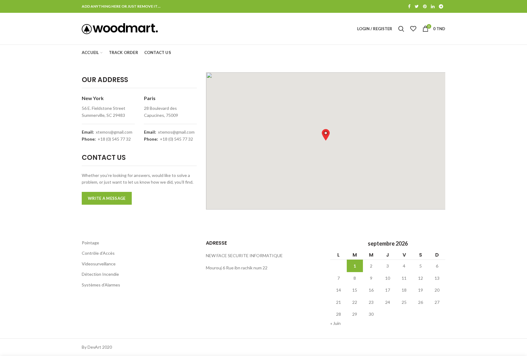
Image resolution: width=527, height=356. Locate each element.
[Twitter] (417, 6)
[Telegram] (441, 6)
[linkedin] (433, 6)
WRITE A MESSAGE (107, 198)
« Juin (335, 323)
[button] (326, 135)
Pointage (90, 242)
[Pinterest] (425, 6)
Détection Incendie (100, 274)
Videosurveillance (99, 263)
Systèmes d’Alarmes (101, 284)
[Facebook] (409, 6)
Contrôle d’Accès (98, 253)
